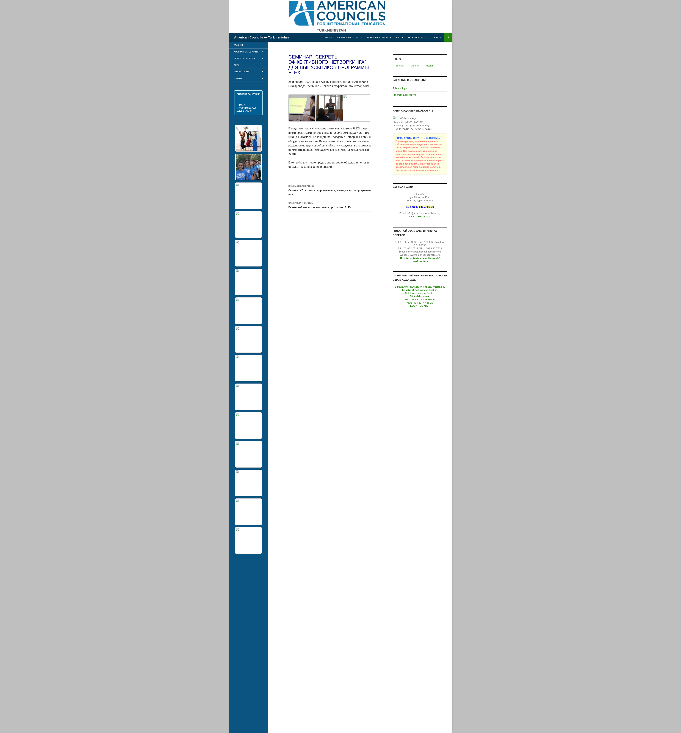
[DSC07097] (248, 368)
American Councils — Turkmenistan (261, 37)
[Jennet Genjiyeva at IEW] (248, 425)
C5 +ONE (435, 37)
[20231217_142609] (248, 195)
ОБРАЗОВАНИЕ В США (378, 37)
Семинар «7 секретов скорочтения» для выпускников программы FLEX (329, 190)
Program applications (404, 94)
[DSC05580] (248, 540)
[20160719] (248, 224)
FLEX (398, 37)
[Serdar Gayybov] (248, 483)
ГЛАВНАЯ (327, 37)
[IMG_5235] (248, 310)
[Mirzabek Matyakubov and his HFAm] (248, 339)
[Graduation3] (248, 138)
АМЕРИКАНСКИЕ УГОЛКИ (348, 37)
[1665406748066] (248, 397)
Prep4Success (415, 37)
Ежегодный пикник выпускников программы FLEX (319, 205)
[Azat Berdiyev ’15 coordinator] (248, 282)
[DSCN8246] (248, 253)
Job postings (400, 88)
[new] (248, 167)
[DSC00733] (248, 511)
